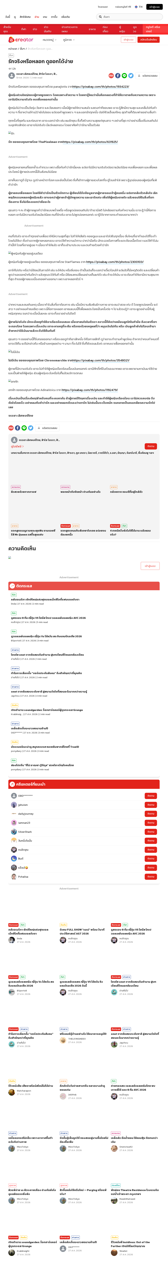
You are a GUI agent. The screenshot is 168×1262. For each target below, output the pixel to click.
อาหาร (92, 29)
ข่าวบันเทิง (47, 29)
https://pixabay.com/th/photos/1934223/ (101, 86)
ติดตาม (150, 446)
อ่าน (37, 17)
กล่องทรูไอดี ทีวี (123, 7)
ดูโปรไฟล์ (16, 446)
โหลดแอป (103, 7)
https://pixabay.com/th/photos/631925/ (90, 142)
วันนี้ (7, 17)
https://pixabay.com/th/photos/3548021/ (101, 360)
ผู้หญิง (122, 29)
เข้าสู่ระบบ (154, 7)
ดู (15, 17)
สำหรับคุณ (7, 29)
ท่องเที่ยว (105, 29)
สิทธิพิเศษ (25, 17)
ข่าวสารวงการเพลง (70, 29)
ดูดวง (135, 29)
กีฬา (23, 29)
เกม (45, 17)
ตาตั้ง (54, 17)
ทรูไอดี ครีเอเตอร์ (153, 29)
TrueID (15, 7)
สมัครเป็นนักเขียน (148, 39)
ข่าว (35, 29)
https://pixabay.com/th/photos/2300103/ (115, 262)
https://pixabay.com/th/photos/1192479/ (90, 390)
